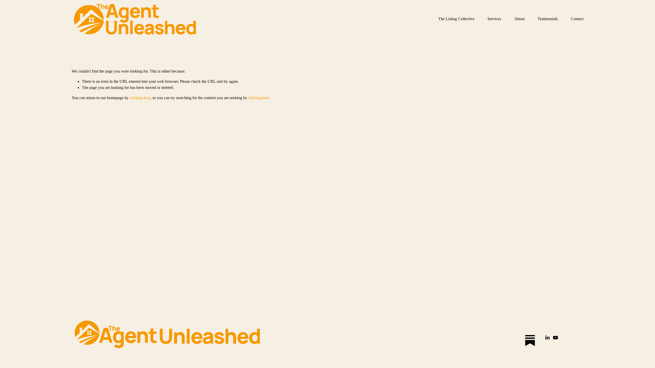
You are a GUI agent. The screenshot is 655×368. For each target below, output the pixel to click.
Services (494, 19)
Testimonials (548, 19)
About (519, 19)
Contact (577, 19)
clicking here (140, 98)
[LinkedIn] (547, 337)
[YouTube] (555, 337)
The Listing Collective (456, 19)
